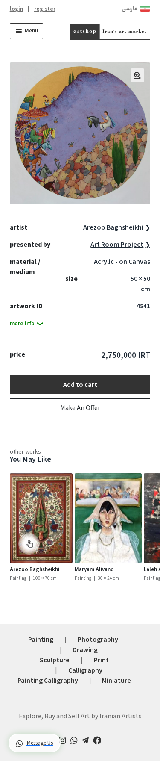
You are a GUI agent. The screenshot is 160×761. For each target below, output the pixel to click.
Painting (40, 639)
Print (101, 660)
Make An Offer (80, 408)
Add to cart (80, 384)
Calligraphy (85, 670)
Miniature (116, 680)
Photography (98, 639)
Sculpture (55, 660)
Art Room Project (116, 244)
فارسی (129, 9)
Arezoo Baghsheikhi (113, 227)
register (44, 9)
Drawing (85, 650)
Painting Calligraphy (47, 680)
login (16, 9)
